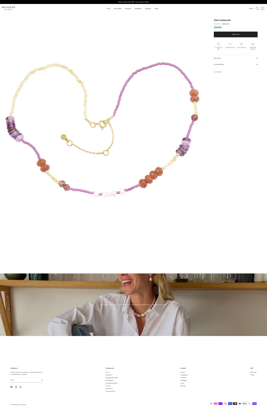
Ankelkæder (184, 375)
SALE (108, 8)
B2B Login (253, 372)
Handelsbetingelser (111, 383)
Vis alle (183, 372)
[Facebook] (11, 387)
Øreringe (128, 8)
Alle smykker (118, 8)
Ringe (156, 8)
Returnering (109, 388)
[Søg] (257, 8)
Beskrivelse (217, 58)
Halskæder (138, 8)
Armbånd (148, 8)
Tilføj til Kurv (236, 34)
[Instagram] (16, 387)
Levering (108, 386)
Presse (252, 375)
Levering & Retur (219, 64)
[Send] (42, 380)
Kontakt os (109, 375)
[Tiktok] (21, 387)
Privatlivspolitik (110, 391)
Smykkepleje (109, 380)
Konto (251, 8)
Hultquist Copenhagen (20, 404)
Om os (108, 372)
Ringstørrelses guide (112, 377)
